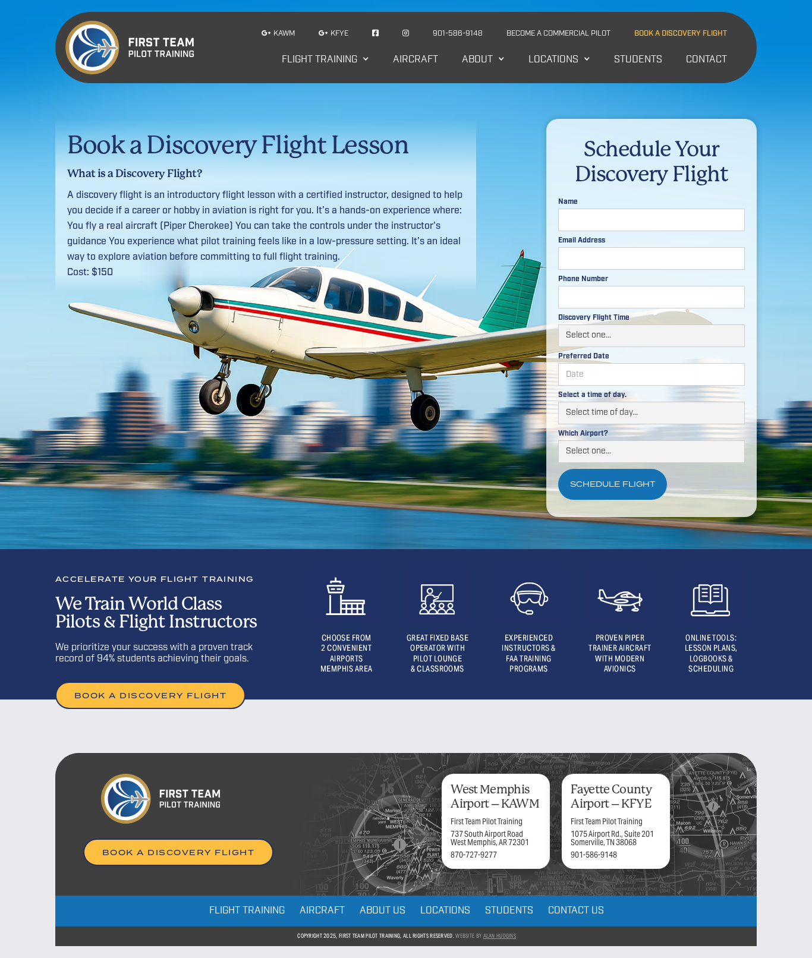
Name (568, 202)
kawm (278, 33)
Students (638, 60)
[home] (129, 47)
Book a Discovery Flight (680, 33)
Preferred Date (583, 356)
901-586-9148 (458, 33)
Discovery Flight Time (594, 318)
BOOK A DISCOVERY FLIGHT (150, 695)
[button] (325, 62)
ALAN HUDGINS (500, 936)
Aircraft (415, 60)
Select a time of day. (592, 395)
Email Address (581, 240)
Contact (706, 60)
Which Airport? (583, 433)
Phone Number (583, 279)
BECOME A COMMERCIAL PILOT (558, 33)
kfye (333, 33)
